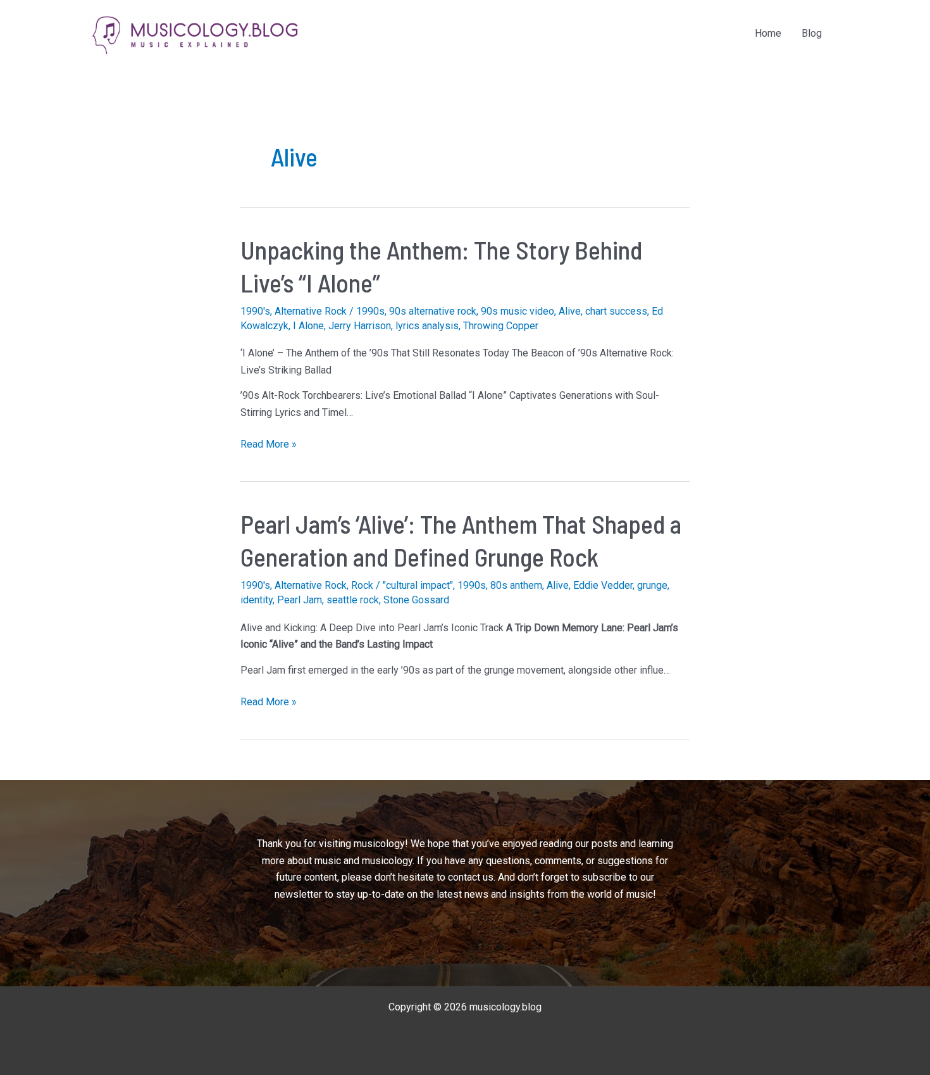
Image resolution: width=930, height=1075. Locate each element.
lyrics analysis (427, 326)
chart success (616, 311)
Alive (570, 311)
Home (768, 33)
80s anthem (516, 585)
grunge (652, 585)
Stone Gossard (416, 600)
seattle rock (352, 600)
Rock (362, 585)
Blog (812, 33)
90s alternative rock (432, 311)
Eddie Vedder (603, 585)
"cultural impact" (418, 585)
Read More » (268, 445)
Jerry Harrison (359, 326)
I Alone (308, 326)
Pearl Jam (299, 600)
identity (256, 600)
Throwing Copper (500, 326)
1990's (255, 311)
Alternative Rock (311, 311)
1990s (370, 311)
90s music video (517, 311)
